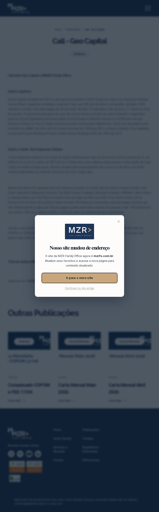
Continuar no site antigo (79, 288)
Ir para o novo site (79, 278)
